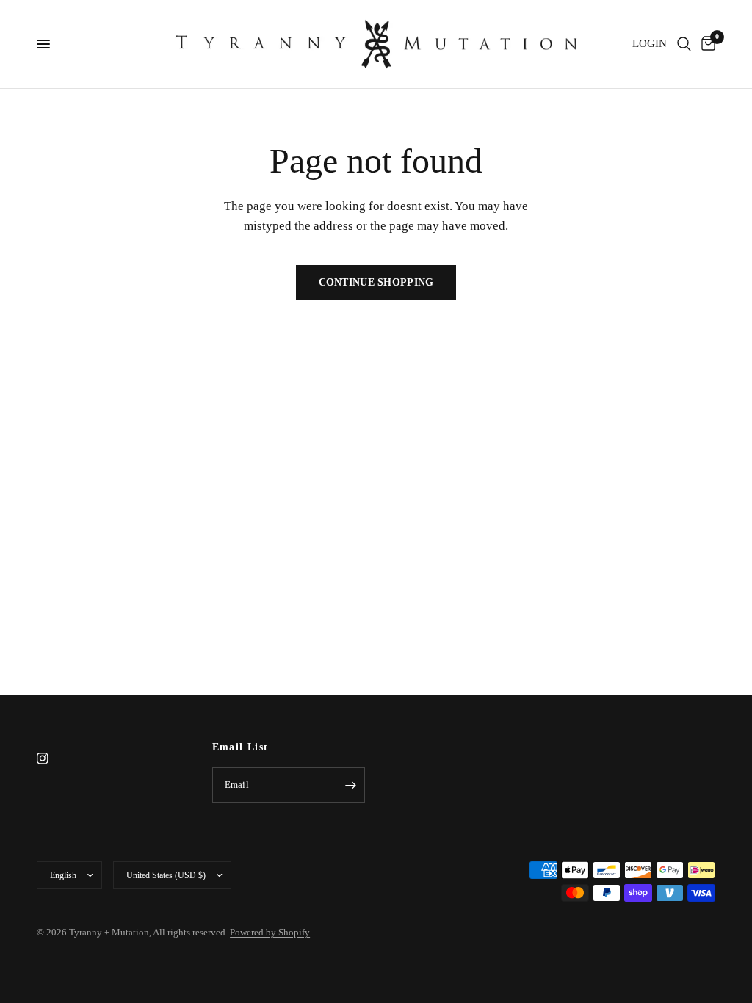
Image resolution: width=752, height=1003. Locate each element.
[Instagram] (53, 758)
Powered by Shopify (270, 932)
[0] (705, 44)
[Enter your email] (350, 785)
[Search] (684, 44)
